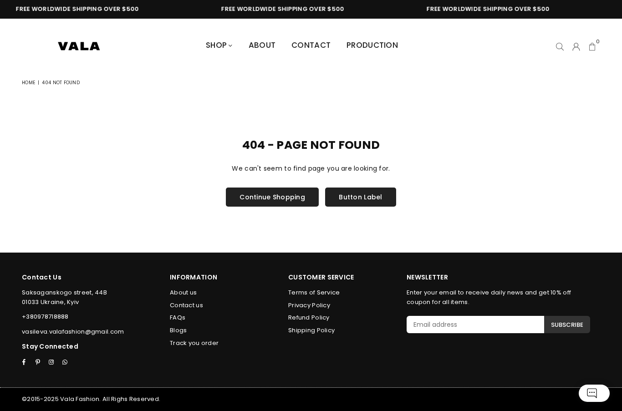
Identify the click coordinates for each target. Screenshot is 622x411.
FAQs (177, 317)
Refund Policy (309, 317)
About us (183, 292)
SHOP (217, 45)
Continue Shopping (272, 197)
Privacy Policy (309, 305)
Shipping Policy (311, 330)
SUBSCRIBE (567, 324)
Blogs (178, 330)
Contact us (186, 305)
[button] (592, 46)
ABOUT (262, 45)
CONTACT (311, 45)
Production (372, 45)
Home (28, 82)
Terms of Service (314, 292)
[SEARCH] (560, 46)
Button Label (360, 197)
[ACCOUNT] (576, 46)
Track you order (194, 343)
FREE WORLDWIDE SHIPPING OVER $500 (75, 9)
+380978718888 (45, 316)
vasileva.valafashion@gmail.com (73, 331)
